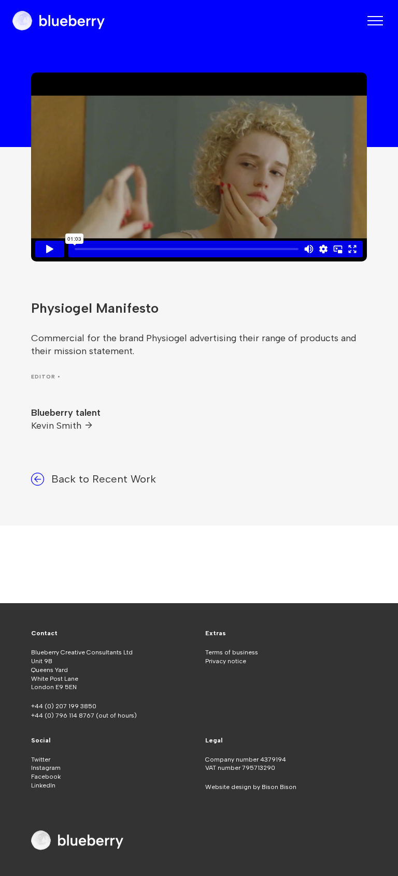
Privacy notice (225, 661)
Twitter (40, 759)
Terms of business (231, 652)
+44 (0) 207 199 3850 (63, 706)
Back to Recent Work (103, 479)
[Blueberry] (58, 21)
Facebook (46, 776)
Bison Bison (279, 787)
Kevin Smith (57, 425)
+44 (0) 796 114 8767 (63, 715)
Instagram (46, 767)
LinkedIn (43, 785)
